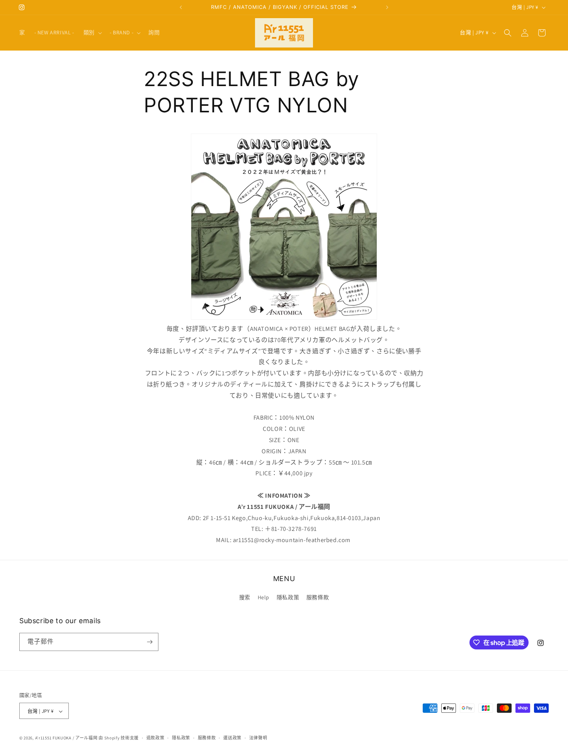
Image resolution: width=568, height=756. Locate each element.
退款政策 (155, 738)
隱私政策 (288, 597)
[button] (92, 32)
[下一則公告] (387, 7)
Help (263, 597)
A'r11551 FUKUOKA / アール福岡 (66, 738)
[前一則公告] (180, 7)
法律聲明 (258, 738)
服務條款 (317, 597)
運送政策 (232, 738)
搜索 (244, 597)
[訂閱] (149, 642)
